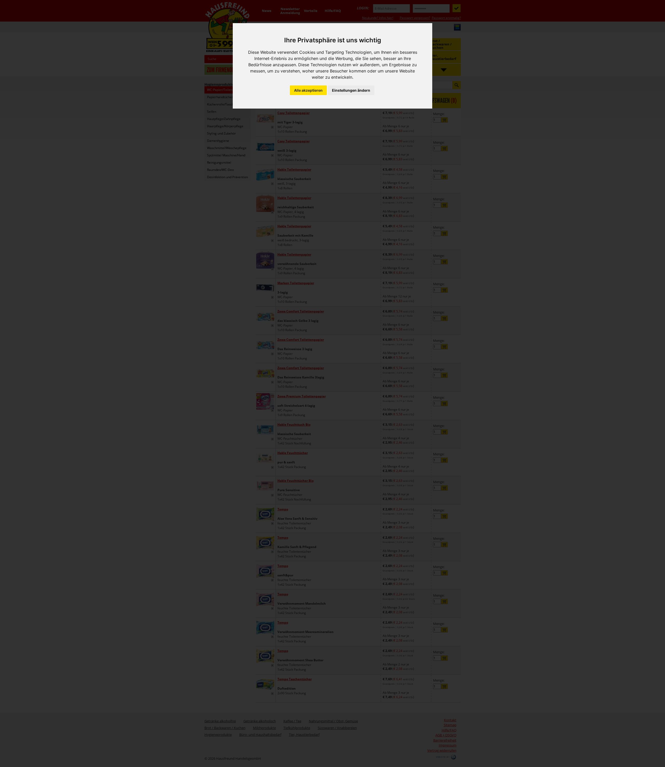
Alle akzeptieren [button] (308, 90)
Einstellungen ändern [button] (351, 90)
